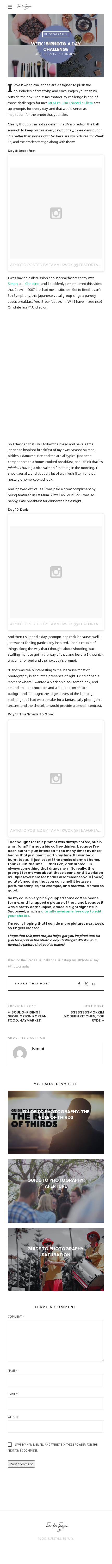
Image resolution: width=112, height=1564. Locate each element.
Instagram (68, 960)
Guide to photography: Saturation (56, 1252)
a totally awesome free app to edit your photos (54, 913)
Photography (55, 34)
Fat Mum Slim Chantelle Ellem (70, 102)
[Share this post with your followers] (86, 984)
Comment (16, 1316)
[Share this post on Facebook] (79, 984)
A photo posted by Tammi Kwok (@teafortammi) (58, 265)
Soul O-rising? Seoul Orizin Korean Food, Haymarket (27, 1016)
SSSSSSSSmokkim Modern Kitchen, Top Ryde (84, 1016)
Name (13, 1370)
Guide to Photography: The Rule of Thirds (56, 1114)
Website (13, 1417)
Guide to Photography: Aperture (56, 1183)
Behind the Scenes (23, 960)
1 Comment (68, 54)
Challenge (48, 960)
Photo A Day (89, 960)
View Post (56, 1126)
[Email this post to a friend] (93, 984)
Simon (13, 283)
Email (13, 1394)
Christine (32, 283)
